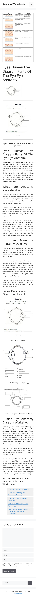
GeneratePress (18, 593)
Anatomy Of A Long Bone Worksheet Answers (17, 494)
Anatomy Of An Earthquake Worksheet (17, 499)
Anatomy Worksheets (14, 4)
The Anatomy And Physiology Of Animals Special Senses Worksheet (19, 511)
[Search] (30, 583)
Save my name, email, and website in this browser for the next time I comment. (18, 565)
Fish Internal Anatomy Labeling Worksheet (18, 505)
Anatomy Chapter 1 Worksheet (18, 489)
